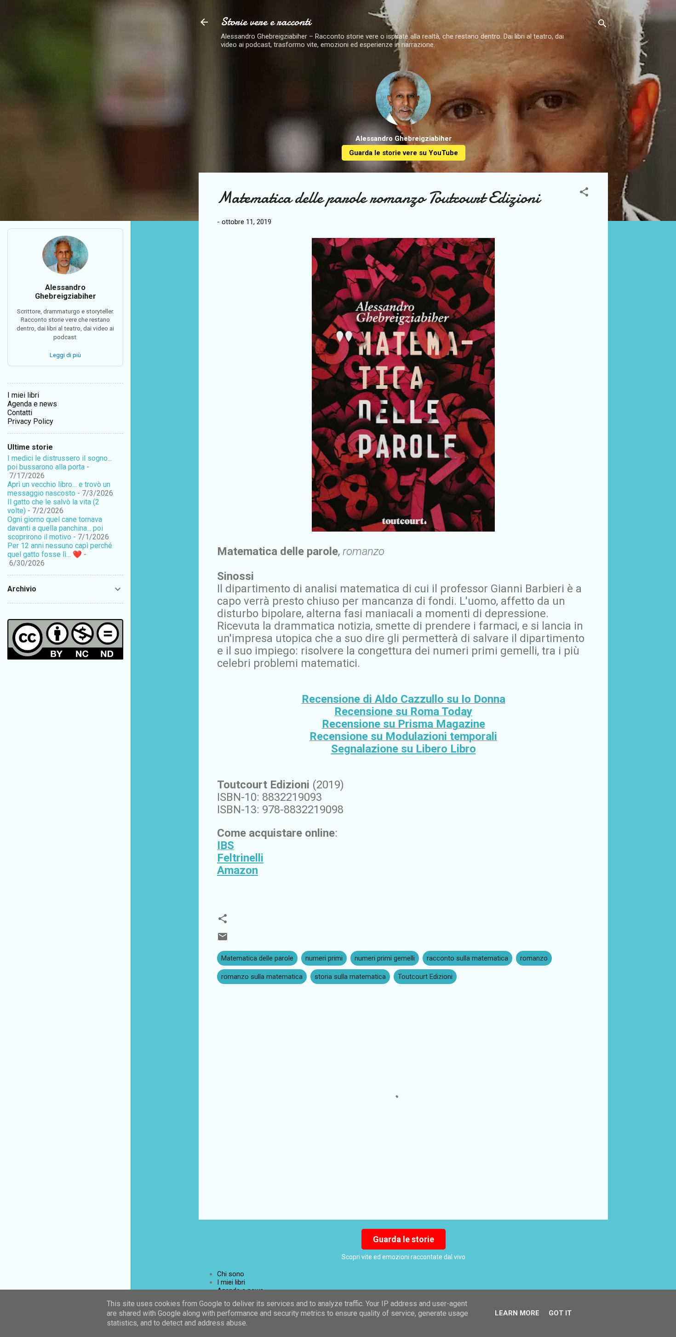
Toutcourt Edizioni (425, 976)
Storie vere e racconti (266, 21)
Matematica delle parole (257, 958)
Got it (560, 1313)
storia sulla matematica (350, 976)
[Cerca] (602, 25)
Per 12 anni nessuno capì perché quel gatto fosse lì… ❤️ (59, 550)
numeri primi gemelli (385, 958)
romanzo (534, 958)
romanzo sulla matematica (262, 976)
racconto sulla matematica (467, 958)
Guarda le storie (403, 1239)
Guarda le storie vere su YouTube (403, 153)
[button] (584, 193)
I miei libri (231, 1282)
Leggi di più (65, 355)
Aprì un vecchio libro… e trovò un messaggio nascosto (58, 489)
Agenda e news (32, 403)
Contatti (19, 412)
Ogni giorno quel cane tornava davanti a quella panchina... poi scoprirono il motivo (55, 528)
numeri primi (324, 958)
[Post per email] (222, 940)
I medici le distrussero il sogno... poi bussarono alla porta (59, 462)
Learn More (517, 1313)
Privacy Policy (30, 421)
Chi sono (230, 1274)
